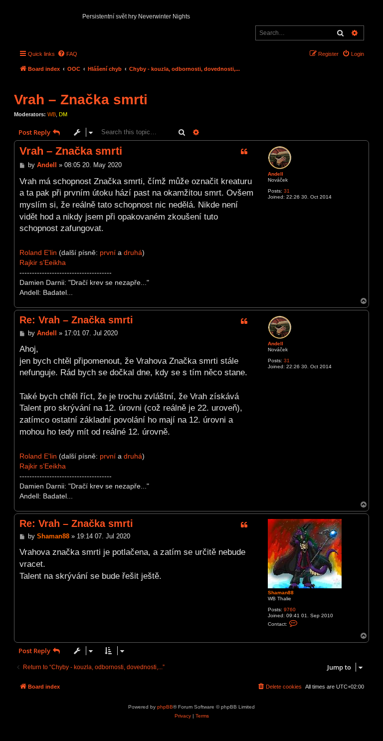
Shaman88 (281, 592)
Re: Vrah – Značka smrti (76, 319)
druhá (133, 252)
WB (51, 114)
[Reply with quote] (243, 152)
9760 (290, 609)
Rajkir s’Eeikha (42, 262)
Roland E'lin (38, 252)
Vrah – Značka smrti (81, 99)
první (108, 252)
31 (287, 191)
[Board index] (22, 12)
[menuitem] (67, 54)
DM (63, 114)
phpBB (165, 707)
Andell (275, 174)
